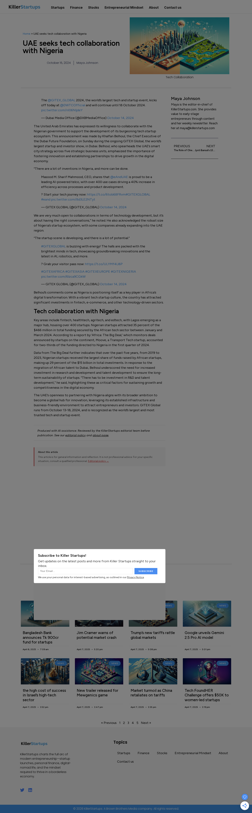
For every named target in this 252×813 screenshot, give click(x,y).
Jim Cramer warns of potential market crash (96, 635)
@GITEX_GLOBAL (61, 100)
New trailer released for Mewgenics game (97, 692)
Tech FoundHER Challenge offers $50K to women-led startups (207, 695)
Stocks (93, 7)
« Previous (109, 723)
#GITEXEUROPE (97, 272)
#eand (45, 199)
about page (100, 435)
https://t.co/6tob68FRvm (106, 194)
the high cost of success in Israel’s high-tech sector (44, 695)
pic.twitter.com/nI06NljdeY (62, 110)
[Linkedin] (30, 790)
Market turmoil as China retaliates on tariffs (151, 692)
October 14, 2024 (120, 118)
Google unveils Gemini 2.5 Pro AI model (204, 635)
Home (26, 33)
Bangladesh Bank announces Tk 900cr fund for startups (41, 637)
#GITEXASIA (74, 272)
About (154, 7)
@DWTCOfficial (72, 105)
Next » (146, 723)
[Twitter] (22, 790)
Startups (58, 7)
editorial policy (75, 435)
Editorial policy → (98, 461)
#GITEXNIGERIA (123, 272)
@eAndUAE (119, 177)
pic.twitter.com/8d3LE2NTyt (73, 199)
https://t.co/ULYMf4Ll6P (104, 264)
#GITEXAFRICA (53, 272)
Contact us (173, 7)
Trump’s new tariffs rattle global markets (153, 635)
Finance (76, 7)
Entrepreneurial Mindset (124, 7)
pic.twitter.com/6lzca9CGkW (63, 277)
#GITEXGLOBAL (138, 194)
